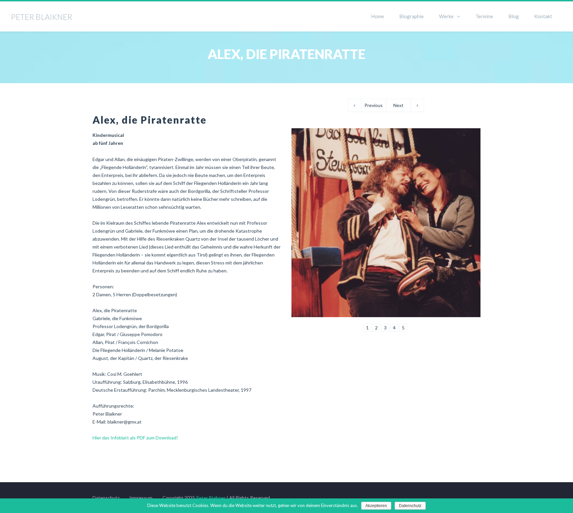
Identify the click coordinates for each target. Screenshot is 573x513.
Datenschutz (106, 497)
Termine (484, 16)
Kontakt (543, 16)
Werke (446, 16)
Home (377, 16)
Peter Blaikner (210, 497)
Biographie (411, 16)
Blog (513, 16)
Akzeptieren (376, 505)
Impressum (141, 497)
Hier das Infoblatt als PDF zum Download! (135, 437)
